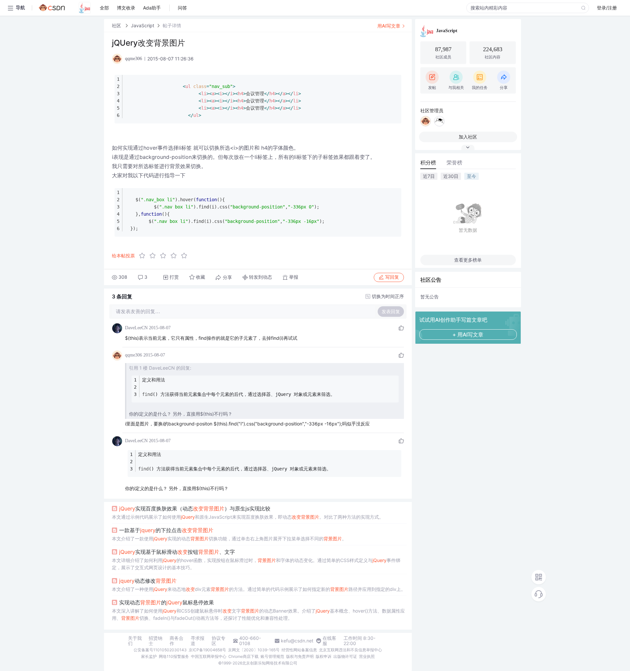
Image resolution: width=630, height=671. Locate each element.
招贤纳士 (155, 641)
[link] (117, 25)
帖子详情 (172, 25)
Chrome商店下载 (243, 656)
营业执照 (367, 656)
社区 (117, 25)
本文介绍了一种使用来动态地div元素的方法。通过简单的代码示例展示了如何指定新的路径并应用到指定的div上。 (259, 589)
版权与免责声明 (300, 656)
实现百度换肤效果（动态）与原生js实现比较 (194, 508)
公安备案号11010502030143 (160, 649)
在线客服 (329, 641)
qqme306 (133, 355)
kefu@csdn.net (297, 640)
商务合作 (176, 641)
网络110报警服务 (174, 656)
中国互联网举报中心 (208, 656)
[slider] (165, 255)
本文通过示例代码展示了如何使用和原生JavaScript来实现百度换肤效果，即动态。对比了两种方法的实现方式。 (248, 517)
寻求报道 (197, 641)
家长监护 (149, 656)
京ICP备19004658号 (207, 649)
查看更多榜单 (468, 260)
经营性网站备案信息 (299, 649)
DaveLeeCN (136, 327)
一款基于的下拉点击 (166, 530)
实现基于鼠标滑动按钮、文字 (177, 552)
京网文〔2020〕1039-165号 (254, 649)
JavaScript (142, 25)
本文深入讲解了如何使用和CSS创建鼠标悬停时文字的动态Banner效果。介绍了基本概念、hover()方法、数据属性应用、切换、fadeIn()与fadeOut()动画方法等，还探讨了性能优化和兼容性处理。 (258, 614)
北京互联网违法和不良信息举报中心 (350, 649)
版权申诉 (323, 656)
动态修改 (148, 580)
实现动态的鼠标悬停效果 (166, 602)
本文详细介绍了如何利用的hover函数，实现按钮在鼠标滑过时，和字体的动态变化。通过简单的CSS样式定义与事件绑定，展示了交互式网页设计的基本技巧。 (256, 563)
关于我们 (135, 641)
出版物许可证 (345, 656)
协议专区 (218, 641)
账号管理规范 (272, 656)
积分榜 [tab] (428, 162)
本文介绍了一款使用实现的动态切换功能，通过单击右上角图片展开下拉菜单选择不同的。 (229, 538)
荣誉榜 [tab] (454, 162)
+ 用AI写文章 (467, 334)
